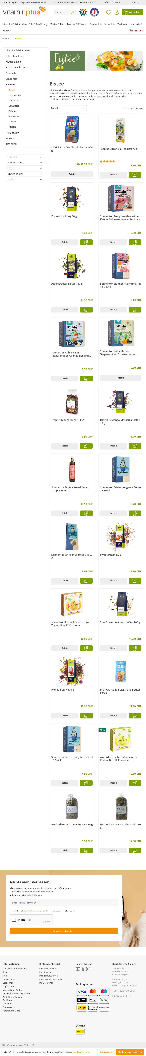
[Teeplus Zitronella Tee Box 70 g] (120, 130)
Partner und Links (11, 1010)
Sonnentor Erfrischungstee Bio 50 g (71, 556)
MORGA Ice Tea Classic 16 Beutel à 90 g (120, 691)
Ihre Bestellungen (47, 968)
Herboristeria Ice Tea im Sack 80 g (72, 824)
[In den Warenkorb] (135, 175)
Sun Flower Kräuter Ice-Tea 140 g (120, 622)
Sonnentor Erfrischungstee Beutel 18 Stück (120, 489)
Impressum (8, 986)
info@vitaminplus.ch (122, 996)
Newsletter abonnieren (64, 931)
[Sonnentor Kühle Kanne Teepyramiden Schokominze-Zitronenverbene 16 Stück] (120, 333)
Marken (10, 138)
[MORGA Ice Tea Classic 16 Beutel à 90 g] (120, 671)
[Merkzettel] (108, 12)
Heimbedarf (12, 132)
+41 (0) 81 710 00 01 (125, 990)
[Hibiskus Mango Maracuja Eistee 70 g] (120, 402)
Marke (11, 179)
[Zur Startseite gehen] (24, 11)
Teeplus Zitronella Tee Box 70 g (118, 148)
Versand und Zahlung (13, 990)
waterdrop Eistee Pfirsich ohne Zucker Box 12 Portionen (70, 624)
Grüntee (13, 111)
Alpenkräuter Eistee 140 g (67, 283)
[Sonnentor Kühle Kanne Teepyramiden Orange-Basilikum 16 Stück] (72, 334)
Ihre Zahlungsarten (48, 975)
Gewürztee (14, 105)
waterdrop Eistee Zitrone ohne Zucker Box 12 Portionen (118, 758)
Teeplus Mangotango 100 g (67, 420)
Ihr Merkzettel (46, 982)
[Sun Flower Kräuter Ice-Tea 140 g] (120, 604)
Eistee (12, 90)
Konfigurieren (106, 1052)
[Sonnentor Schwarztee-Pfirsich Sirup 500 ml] (72, 469)
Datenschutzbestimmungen (32, 911)
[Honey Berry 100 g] (72, 671)
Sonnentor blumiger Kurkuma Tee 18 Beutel (120, 285)
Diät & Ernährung (15, 56)
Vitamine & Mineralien (18, 50)
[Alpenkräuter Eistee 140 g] (72, 265)
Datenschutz (9, 979)
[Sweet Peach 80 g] (120, 537)
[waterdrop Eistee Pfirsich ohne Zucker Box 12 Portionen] (72, 604)
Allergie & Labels (16, 162)
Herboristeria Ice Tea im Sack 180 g (120, 826)
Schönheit (11, 78)
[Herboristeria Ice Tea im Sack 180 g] (120, 806)
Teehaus (10, 84)
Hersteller (12, 157)
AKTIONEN (11, 144)
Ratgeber (7, 1003)
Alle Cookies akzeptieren (130, 1052)
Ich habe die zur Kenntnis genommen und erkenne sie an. (44, 911)
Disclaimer (8, 982)
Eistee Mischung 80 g (64, 216)
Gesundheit (12, 73)
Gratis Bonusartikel (66, 2)
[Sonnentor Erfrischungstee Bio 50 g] (72, 537)
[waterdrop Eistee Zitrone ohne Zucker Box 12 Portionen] (120, 739)
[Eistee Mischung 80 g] (72, 198)
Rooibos (12, 126)
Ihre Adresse (45, 972)
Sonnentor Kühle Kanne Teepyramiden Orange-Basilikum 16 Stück (71, 354)
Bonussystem (9, 1007)
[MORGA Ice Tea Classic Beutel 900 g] (72, 129)
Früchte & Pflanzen (16, 67)
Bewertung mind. (16, 173)
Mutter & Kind (13, 61)
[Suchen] (72, 12)
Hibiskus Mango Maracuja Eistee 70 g (120, 421)
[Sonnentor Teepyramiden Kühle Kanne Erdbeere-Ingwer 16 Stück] (120, 198)
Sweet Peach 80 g (110, 554)
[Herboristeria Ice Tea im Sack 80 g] (72, 806)
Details (72, 174)
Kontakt (136, 2)
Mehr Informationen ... (81, 1052)
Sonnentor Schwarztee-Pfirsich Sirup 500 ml (70, 489)
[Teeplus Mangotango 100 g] (72, 402)
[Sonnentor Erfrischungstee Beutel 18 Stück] (120, 469)
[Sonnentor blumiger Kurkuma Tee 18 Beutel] (120, 265)
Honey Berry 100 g (62, 689)
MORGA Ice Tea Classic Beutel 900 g (72, 149)
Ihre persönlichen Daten (51, 979)
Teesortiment (15, 95)
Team (5, 972)
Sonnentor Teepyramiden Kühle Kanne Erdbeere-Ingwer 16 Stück (120, 218)
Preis (10, 168)
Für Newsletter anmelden (15, 968)
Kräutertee (14, 116)
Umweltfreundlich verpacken (17, 993)
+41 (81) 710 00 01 (38, 2)
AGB (5, 975)
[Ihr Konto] (116, 12)
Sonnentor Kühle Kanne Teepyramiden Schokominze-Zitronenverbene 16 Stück (117, 352)
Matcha (12, 121)
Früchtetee (14, 100)
